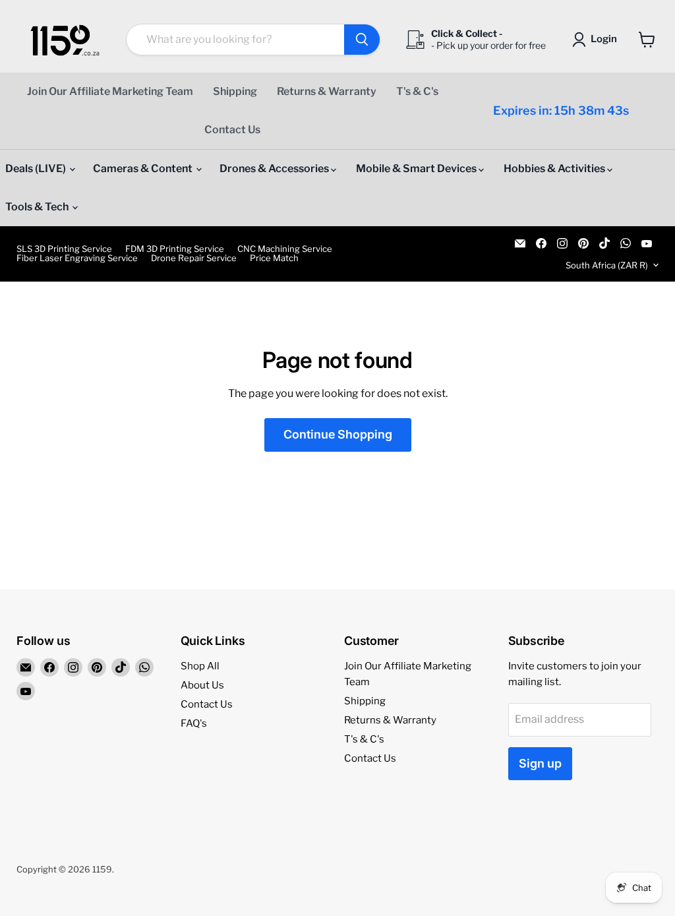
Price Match (274, 258)
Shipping (235, 91)
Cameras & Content (143, 168)
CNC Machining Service (284, 249)
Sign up (540, 763)
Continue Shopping (337, 434)
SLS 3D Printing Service (64, 249)
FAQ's (194, 723)
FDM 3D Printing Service (174, 249)
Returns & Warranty (326, 91)
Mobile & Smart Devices (417, 168)
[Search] (362, 39)
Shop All (200, 666)
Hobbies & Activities (555, 168)
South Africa (607, 265)
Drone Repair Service (194, 258)
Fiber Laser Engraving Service (77, 258)
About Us (202, 685)
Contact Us (232, 129)
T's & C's (417, 91)
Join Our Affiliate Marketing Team (110, 91)
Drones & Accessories (275, 168)
